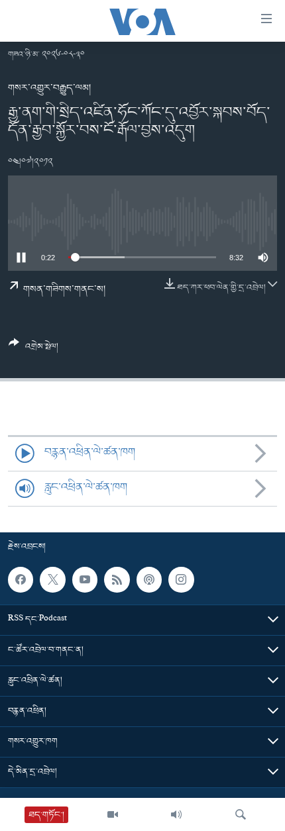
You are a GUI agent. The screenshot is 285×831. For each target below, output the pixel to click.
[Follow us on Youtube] (84, 579)
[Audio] (176, 814)
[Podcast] (149, 579)
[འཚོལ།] (240, 814)
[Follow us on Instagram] (181, 579)
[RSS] (116, 579)
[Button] (33, 350)
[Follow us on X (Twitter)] (52, 579)
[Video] (113, 814)
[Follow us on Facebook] (20, 579)
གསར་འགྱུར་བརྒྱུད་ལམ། (49, 88)
